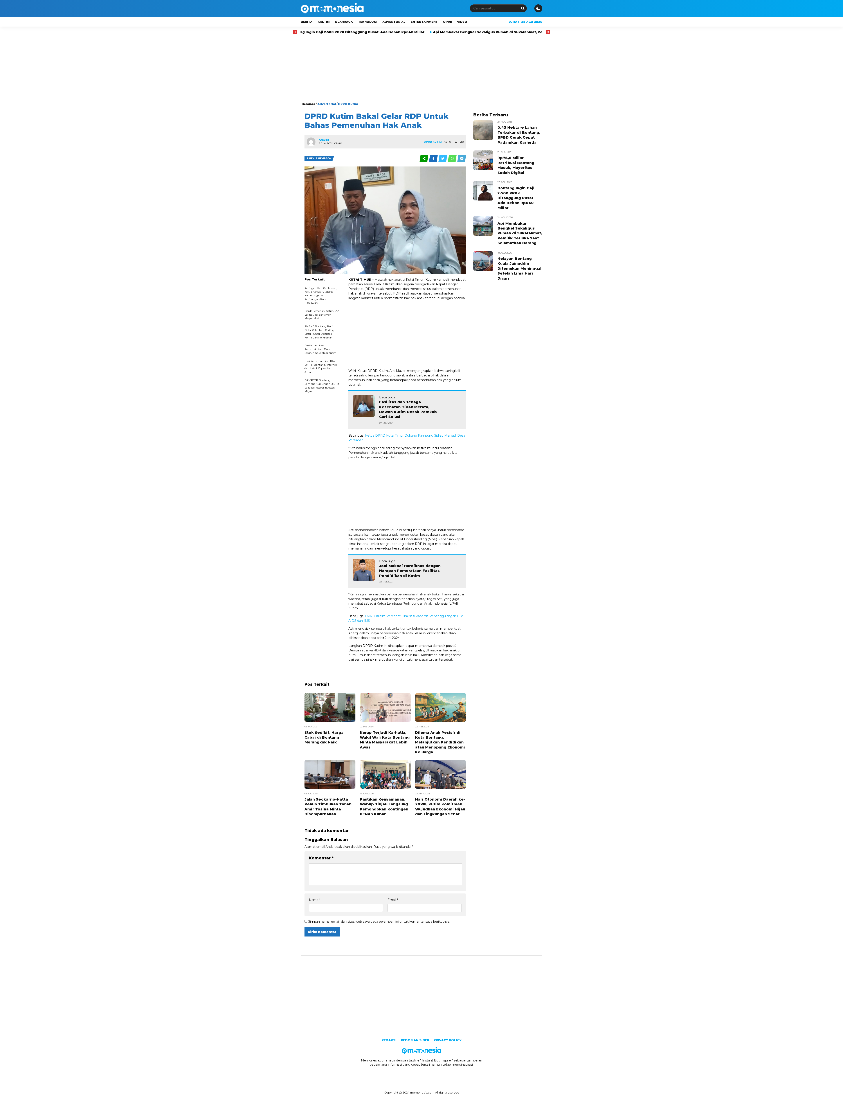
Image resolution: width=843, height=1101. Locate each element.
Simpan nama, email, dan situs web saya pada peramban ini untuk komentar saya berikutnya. (379, 922)
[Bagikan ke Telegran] (461, 158)
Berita (306, 22)
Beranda (308, 104)
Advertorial (393, 22)
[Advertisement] (421, 68)
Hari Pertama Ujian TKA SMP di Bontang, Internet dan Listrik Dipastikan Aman (320, 366)
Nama (314, 900)
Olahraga (344, 22)
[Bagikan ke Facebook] (433, 158)
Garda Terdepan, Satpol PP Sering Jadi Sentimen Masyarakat (321, 314)
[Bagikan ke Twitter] (443, 158)
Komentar (321, 858)
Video (462, 22)
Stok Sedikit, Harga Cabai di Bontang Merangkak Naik (324, 737)
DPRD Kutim (348, 104)
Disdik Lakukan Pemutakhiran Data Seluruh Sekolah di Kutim (320, 349)
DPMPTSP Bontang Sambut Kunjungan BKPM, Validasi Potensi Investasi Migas (322, 385)
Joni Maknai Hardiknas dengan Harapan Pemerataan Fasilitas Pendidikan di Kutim (410, 571)
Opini (447, 22)
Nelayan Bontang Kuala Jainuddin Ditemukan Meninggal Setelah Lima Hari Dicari (519, 268)
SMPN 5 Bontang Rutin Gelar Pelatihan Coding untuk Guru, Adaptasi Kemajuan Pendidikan (319, 332)
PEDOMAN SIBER (415, 1040)
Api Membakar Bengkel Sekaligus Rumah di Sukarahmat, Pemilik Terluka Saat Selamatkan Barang (434, 32)
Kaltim (324, 22)
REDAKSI (389, 1040)
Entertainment (424, 22)
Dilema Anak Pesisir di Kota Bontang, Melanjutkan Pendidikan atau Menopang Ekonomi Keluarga (440, 742)
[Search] (522, 8)
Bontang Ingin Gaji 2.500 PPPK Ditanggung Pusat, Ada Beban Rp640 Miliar (516, 198)
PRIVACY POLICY (447, 1040)
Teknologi (367, 22)
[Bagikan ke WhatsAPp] (452, 158)
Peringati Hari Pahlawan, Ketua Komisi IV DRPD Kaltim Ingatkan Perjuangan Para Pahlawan (320, 295)
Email (392, 900)
